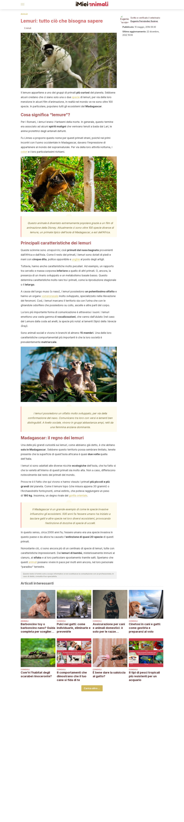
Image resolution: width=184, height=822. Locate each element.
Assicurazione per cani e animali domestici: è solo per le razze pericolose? (109, 627)
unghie (76, 259)
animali (33, 562)
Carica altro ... (92, 688)
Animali (24, 14)
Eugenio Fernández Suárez (144, 21)
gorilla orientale (78, 495)
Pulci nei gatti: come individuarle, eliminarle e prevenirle (74, 627)
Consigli (61, 621)
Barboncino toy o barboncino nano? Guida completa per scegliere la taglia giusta (38, 627)
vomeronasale (50, 296)
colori (24, 151)
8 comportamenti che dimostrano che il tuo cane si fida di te (72, 676)
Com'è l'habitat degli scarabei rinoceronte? (36, 674)
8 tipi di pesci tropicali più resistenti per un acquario (144, 676)
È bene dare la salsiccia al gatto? (109, 674)
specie (76, 97)
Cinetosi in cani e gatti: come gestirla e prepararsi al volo (145, 627)
